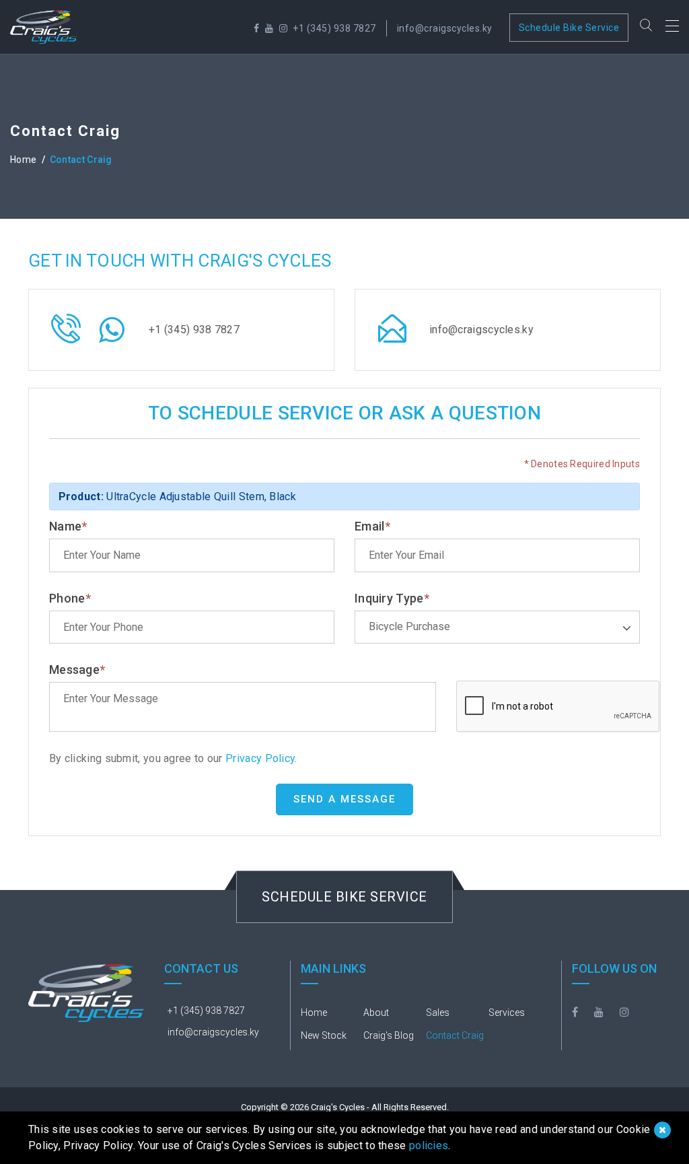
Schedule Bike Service (569, 27)
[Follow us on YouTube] (269, 28)
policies (428, 1145)
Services (506, 1012)
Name (68, 526)
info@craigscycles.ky (445, 28)
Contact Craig (455, 1035)
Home (23, 159)
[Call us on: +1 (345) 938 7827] (66, 337)
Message (77, 669)
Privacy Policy (259, 758)
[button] (497, 627)
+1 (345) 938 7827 (334, 28)
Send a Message (344, 799)
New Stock (324, 1035)
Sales (437, 1012)
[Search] (646, 26)
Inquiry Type (392, 598)
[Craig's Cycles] (43, 27)
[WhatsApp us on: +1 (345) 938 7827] (111, 337)
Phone (70, 598)
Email (372, 526)
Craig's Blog (388, 1035)
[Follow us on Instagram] (283, 28)
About (376, 1012)
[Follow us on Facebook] (257, 28)
